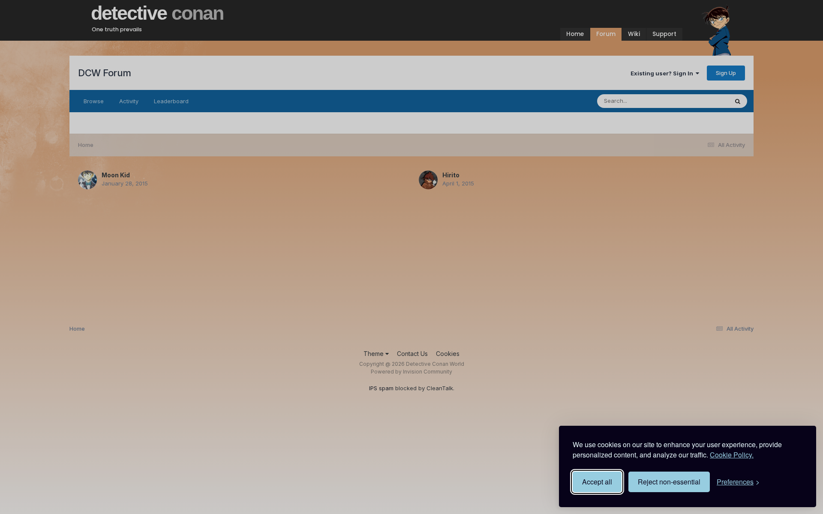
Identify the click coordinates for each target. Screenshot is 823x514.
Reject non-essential (669, 482)
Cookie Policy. (732, 455)
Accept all (597, 482)
